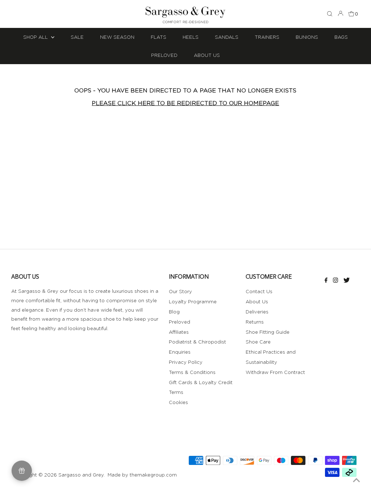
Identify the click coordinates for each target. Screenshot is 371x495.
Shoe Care (258, 341)
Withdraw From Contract (275, 372)
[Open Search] (329, 14)
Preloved (179, 321)
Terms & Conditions (192, 372)
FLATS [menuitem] (158, 36)
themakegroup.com (153, 474)
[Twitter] (346, 281)
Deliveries (257, 311)
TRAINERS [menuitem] (267, 36)
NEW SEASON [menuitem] (117, 36)
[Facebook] (326, 281)
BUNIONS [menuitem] (307, 36)
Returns (255, 321)
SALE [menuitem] (77, 36)
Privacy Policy (186, 362)
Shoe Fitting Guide (267, 331)
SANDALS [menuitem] (226, 36)
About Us (257, 301)
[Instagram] (335, 281)
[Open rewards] (22, 471)
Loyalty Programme (193, 301)
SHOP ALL (36, 36)
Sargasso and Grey (81, 474)
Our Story (180, 291)
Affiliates (179, 331)
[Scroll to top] (356, 480)
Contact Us (259, 291)
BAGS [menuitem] (341, 36)
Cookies (178, 402)
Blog (174, 311)
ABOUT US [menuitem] (207, 55)
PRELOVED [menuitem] (164, 55)
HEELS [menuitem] (191, 36)
